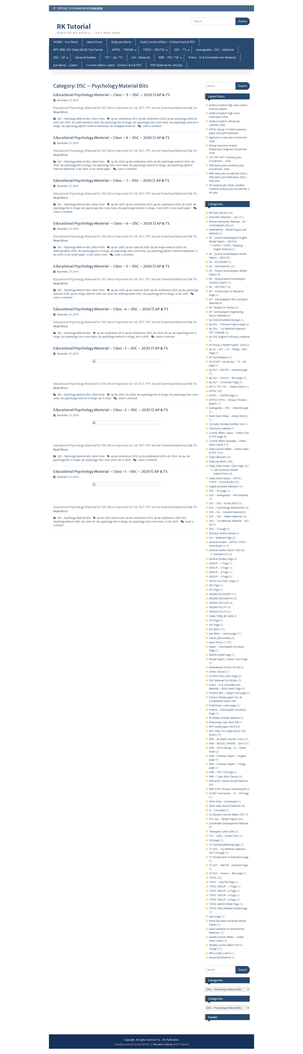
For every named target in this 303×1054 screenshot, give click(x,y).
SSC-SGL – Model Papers (223, 819)
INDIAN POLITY (218, 607)
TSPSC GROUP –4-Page (222, 899)
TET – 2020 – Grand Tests (224, 835)
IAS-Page (214, 585)
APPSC (213, 391)
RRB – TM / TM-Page (221, 772)
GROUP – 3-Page (218, 567)
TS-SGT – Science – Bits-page (226, 873)
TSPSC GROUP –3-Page (222, 895)
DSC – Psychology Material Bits (227, 507)
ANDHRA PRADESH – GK (223, 217)
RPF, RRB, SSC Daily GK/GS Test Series (78, 50)
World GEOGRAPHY (220, 957)
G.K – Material (141, 57)
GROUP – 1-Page (218, 563)
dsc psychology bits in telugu (116, 122)
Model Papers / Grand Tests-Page (228, 659)
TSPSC (213, 877)
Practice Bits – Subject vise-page (227, 693)
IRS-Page (214, 624)
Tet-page (214, 840)
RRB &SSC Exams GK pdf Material (228, 781)
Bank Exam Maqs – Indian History (228, 416)
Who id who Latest (219, 953)
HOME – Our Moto (65, 42)
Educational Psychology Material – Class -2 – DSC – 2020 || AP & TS (110, 410)
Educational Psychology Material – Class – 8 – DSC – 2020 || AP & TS (111, 137)
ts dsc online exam (97, 254)
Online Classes (217, 671)
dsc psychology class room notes (150, 122)
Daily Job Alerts (121, 42)
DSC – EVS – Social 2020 (223, 503)
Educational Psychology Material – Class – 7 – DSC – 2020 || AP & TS (111, 180)
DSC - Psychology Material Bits (74, 118)
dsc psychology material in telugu (147, 165)
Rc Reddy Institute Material (224, 717)
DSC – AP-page (217, 490)
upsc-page (215, 916)
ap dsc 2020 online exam (110, 517)
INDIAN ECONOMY (220, 594)
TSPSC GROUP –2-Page (222, 890)
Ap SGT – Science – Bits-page (226, 377)
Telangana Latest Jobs (221, 831)
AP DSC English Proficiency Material (229, 336)
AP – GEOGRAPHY (219, 266)
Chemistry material (219, 428)
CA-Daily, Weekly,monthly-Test (226, 424)
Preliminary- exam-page (222, 705)
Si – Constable (217, 810)
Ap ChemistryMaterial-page (224, 320)
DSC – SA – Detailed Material (225, 512)
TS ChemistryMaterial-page (224, 844)
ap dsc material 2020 (137, 247)
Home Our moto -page (222, 580)
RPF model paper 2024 (222, 726)
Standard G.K (220, 554)
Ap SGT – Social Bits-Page (224, 382)
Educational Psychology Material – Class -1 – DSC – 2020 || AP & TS (110, 471)
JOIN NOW (96, 8)
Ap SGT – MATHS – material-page (228, 369)
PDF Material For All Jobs (223, 680)
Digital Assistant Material (223, 486)
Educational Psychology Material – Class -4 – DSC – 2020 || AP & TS (110, 309)
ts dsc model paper (100, 169)
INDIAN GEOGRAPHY (221, 598)
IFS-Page (214, 589)
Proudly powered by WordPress (132, 1044)
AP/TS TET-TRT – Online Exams (227, 386)
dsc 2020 (65, 122)
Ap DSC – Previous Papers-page (227, 324)
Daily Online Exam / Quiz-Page (226, 465)
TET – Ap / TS (114, 57)
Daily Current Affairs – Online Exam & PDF (167, 42)
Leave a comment (151, 126)
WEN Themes (181, 1044)
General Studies (85, 57)
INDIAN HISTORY (219, 602)
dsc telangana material (122, 126)
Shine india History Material (224, 805)
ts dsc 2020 (82, 169)
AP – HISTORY (217, 287)
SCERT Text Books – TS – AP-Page (229, 793)
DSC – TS (180, 50)
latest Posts (94, 42)
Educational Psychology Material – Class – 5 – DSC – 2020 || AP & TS (111, 266)
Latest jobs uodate (220, 638)
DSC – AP (59, 57)
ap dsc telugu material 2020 (166, 247)
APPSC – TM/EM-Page (222, 395)
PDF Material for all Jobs (166, 65)
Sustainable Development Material (228, 823)
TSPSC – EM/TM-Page (221, 882)
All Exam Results (218, 212)
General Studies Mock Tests (225, 550)
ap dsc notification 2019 (124, 118)
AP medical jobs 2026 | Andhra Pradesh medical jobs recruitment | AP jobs (229, 189)
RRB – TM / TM (169, 57)
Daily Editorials (217, 457)
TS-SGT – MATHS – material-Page (228, 865)
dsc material (88, 521)
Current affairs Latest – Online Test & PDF (114, 65)
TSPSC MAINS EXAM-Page (224, 904)
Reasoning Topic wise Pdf (223, 722)
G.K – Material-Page (220, 537)
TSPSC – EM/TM (153, 50)
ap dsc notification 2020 (152, 118)
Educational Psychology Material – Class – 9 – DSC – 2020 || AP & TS (111, 95)
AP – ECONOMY (218, 262)
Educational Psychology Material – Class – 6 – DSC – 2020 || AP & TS (111, 223)
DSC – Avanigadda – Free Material (228, 495)
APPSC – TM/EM (122, 50)
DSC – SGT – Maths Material (225, 516)
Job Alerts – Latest (65, 65)
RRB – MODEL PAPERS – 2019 (226, 743)
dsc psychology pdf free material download (85, 126)
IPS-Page (214, 620)
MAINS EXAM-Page (220, 654)
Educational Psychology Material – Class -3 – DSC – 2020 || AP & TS (110, 348)
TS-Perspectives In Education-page (228, 857)
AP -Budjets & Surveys (222, 307)
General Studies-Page (221, 559)
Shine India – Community (223, 801)
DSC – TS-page (217, 529)
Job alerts (214, 629)
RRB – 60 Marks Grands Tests (226, 739)
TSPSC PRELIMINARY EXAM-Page (228, 908)
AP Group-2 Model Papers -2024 (227, 344)
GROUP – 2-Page (218, 576)
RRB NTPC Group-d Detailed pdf (227, 789)
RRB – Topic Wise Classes (223, 776)
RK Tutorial (74, 27)
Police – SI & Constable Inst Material (212, 57)
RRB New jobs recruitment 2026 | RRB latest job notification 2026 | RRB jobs (228, 177)
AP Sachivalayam (218, 357)
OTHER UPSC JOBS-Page (223, 676)
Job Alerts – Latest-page (222, 633)
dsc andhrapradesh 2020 (85, 122)
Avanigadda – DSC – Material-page (228, 408)
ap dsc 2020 (117, 161)
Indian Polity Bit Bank (221, 616)
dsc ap (167, 333)
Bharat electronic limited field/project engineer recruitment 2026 (228, 149)
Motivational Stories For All (224, 667)
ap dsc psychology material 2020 (172, 161)
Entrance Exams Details (222, 533)
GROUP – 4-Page (218, 572)
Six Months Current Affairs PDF (226, 814)
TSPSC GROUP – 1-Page (223, 886)
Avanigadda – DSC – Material (215, 50)
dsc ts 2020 (142, 336)
